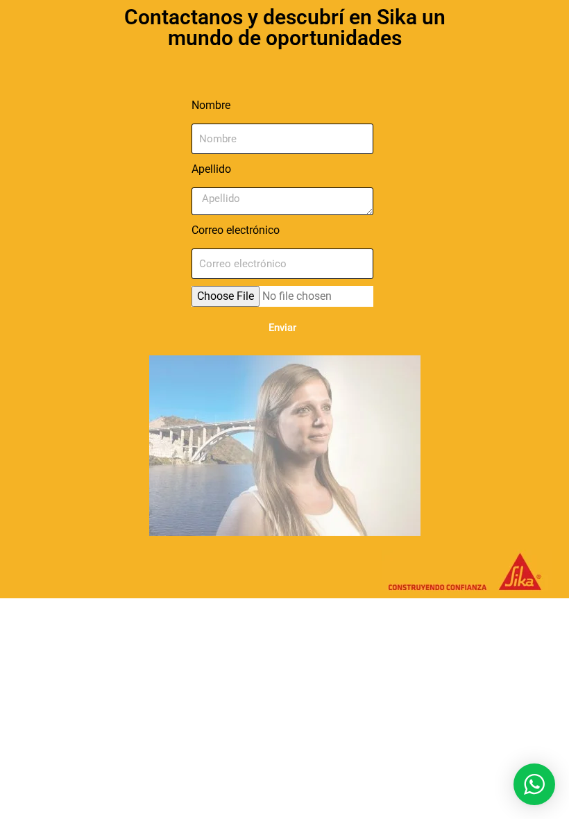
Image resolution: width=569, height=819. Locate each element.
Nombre (211, 105)
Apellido (211, 169)
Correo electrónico (236, 230)
